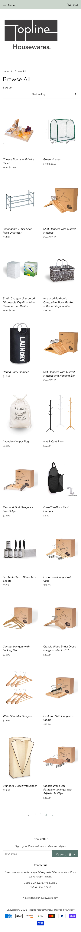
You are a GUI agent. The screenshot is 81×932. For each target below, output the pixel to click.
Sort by (7, 87)
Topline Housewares (39, 910)
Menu (11, 5)
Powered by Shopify (63, 910)
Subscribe (65, 854)
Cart (75, 5)
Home (6, 71)
